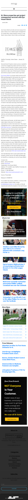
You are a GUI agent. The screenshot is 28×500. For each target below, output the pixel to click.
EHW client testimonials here (19, 151)
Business (14, 458)
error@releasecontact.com (8, 184)
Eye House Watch (5, 75)
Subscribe (14, 488)
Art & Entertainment (14, 456)
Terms (10, 496)
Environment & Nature (15, 460)
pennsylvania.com (11, 498)
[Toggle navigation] (14, 9)
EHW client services (6, 127)
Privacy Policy (16, 496)
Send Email (7, 163)
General (14, 462)
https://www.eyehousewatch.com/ (14, 172)
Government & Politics (14, 464)
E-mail (2, 484)
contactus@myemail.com (14, 445)
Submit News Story (14, 207)
